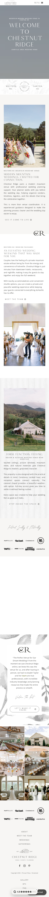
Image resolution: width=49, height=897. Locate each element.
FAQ (24, 888)
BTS (24, 884)
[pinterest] (29, 866)
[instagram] (24, 866)
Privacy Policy (26, 873)
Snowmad (35, 873)
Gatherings (25, 844)
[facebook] (20, 866)
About (24, 832)
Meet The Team (24, 836)
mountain (41, 462)
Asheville (21, 266)
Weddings (24, 840)
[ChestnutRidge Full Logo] (24, 849)
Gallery (24, 880)
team (24, 675)
